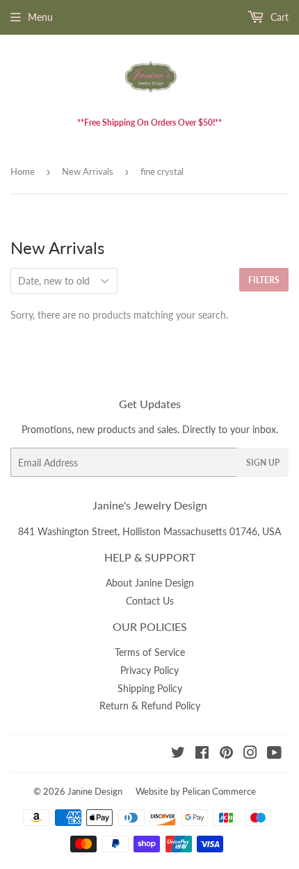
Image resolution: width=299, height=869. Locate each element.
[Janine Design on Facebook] (202, 754)
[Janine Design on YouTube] (274, 754)
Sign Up (263, 462)
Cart (278, 17)
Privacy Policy (149, 670)
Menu (40, 17)
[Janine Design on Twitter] (178, 754)
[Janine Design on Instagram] (250, 754)
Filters (264, 280)
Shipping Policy (150, 688)
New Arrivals (87, 171)
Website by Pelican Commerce (196, 791)
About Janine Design (150, 583)
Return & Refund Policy (149, 705)
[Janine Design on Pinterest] (226, 754)
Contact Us (150, 601)
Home (22, 171)
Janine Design (94, 791)
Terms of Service (150, 652)
